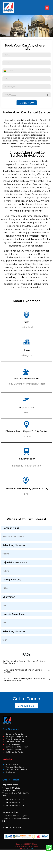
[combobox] (5, 71)
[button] (47, 8)
